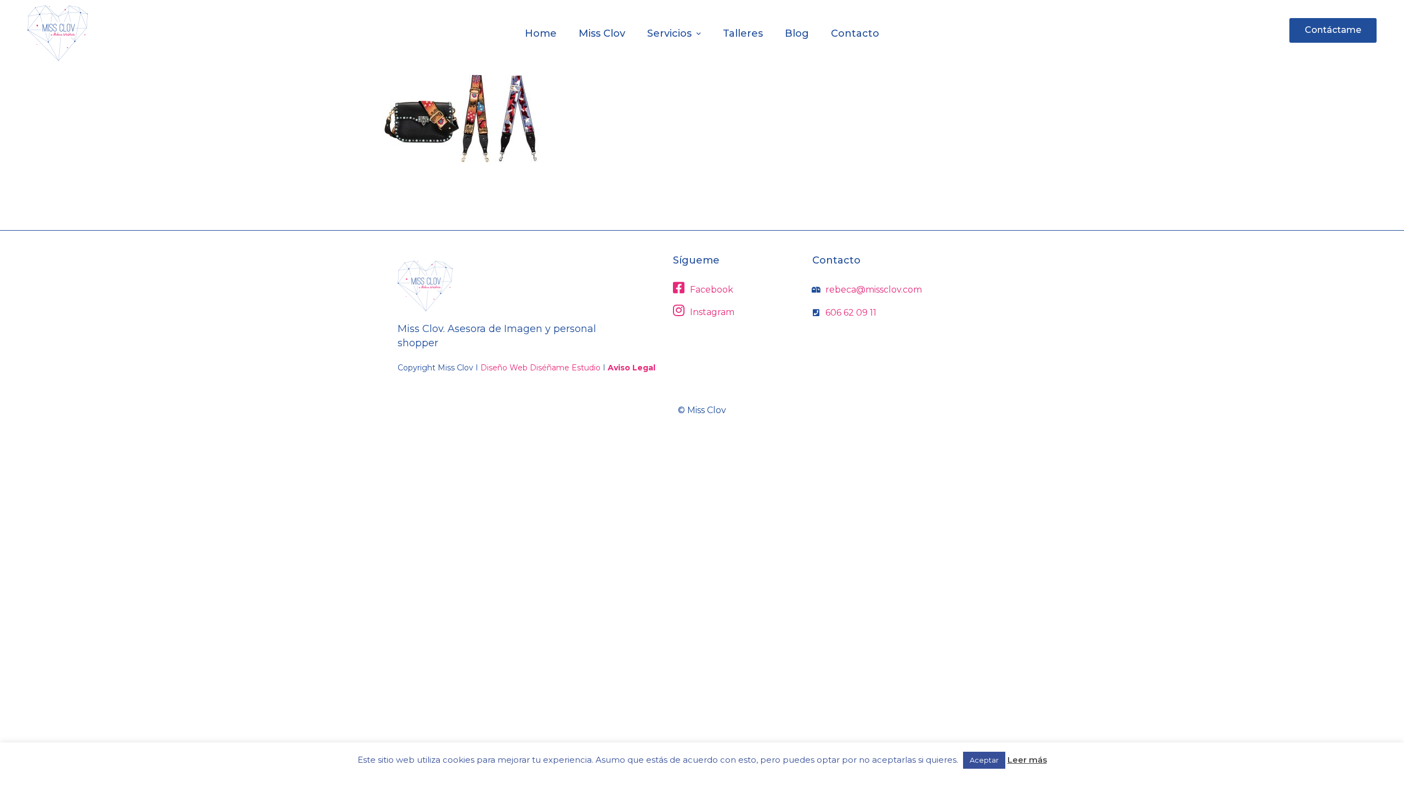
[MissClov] (57, 33)
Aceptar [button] (984, 760)
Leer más (1027, 759)
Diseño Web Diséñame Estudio (540, 368)
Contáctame (1333, 30)
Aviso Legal (631, 368)
